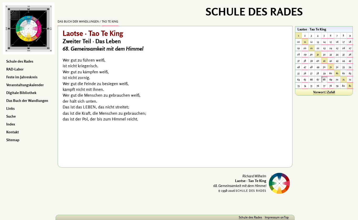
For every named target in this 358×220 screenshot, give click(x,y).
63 (350, 73)
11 (305, 41)
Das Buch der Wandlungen (27, 100)
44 (343, 60)
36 (350, 54)
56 (305, 73)
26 (343, 48)
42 (330, 60)
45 (350, 60)
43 (337, 60)
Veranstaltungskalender (25, 85)
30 (311, 54)
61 (337, 73)
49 (318, 66)
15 (331, 41)
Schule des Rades (19, 61)
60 (330, 73)
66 (311, 79)
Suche (11, 116)
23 (324, 48)
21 (311, 48)
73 (298, 85)
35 (344, 54)
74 (305, 85)
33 (331, 54)
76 (318, 85)
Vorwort (319, 92)
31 (318, 54)
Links (10, 108)
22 (318, 48)
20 (304, 48)
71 (344, 79)
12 (311, 41)
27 (350, 48)
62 (343, 73)
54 (350, 66)
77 (324, 85)
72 (350, 79)
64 (298, 79)
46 (298, 66)
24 (330, 48)
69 (330, 79)
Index (10, 124)
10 (298, 41)
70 (337, 79)
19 (298, 48)
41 (324, 60)
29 (305, 54)
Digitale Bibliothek (21, 93)
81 (350, 85)
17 (344, 41)
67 (318, 79)
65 (305, 79)
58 (318, 73)
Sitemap (12, 140)
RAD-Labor (15, 69)
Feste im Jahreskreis (21, 77)
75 (311, 85)
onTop (284, 217)
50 (324, 66)
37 (298, 60)
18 (350, 41)
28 (298, 54)
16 (337, 41)
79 (337, 85)
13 (318, 41)
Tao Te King (110, 21)
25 (337, 48)
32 (324, 54)
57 (311, 73)
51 (331, 66)
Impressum (272, 217)
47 (305, 66)
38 (305, 60)
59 (324, 73)
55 (298, 73)
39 (311, 60)
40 (317, 60)
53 (344, 66)
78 (330, 85)
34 (337, 54)
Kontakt (12, 132)
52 (337, 66)
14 (324, 41)
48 (311, 66)
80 (343, 85)
